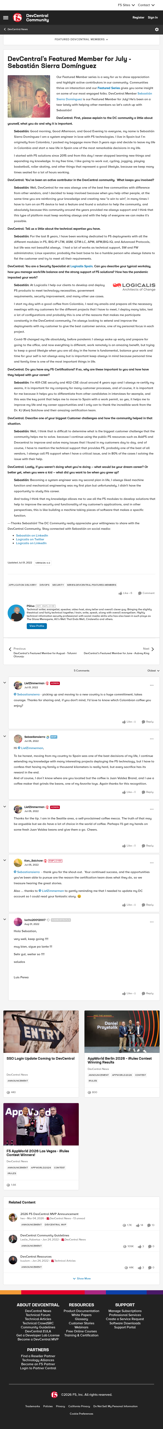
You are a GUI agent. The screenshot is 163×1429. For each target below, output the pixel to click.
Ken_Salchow (33, 860)
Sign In (153, 17)
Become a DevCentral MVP (38, 1339)
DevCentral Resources (36, 1256)
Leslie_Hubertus (30, 1239)
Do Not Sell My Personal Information (115, 1406)
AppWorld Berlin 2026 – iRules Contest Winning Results (120, 1060)
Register (138, 17)
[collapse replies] (4, 682)
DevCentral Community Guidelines (44, 1235)
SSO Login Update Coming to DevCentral (40, 1059)
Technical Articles (38, 1319)
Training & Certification (81, 1335)
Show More (84, 1278)
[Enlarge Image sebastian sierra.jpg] (29, 96)
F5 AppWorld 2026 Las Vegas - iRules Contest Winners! (38, 1153)
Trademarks (32, 1406)
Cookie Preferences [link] (81, 1413)
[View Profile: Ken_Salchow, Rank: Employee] (18, 863)
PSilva (31, 606)
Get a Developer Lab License (38, 1335)
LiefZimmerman (34, 683)
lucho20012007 (34, 920)
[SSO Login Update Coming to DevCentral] (41, 1032)
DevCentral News (18, 29)
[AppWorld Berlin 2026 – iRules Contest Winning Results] (122, 1032)
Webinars (81, 1327)
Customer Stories (81, 1323)
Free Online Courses (81, 1331)
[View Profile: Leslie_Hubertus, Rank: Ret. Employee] (13, 1239)
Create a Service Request (125, 1319)
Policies (48, 1406)
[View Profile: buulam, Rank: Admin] (13, 1260)
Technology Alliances (38, 1360)
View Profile (37, 626)
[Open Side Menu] (5, 17)
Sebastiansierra (28, 694)
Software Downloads (125, 1323)
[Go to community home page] (30, 18)
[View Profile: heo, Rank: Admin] (13, 1217)
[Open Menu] (157, 29)
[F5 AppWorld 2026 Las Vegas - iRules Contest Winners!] (41, 1124)
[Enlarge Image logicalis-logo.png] (134, 287)
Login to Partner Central (38, 1368)
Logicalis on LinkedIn (31, 543)
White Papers (81, 1315)
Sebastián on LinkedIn (32, 535)
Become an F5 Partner (38, 1364)
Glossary (81, 1319)
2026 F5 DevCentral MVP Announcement (49, 1214)
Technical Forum (38, 1315)
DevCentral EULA (38, 1331)
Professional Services (125, 1315)
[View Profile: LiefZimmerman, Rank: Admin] (18, 685)
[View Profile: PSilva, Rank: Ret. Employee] (16, 613)
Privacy (60, 1406)
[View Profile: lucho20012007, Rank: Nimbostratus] (18, 922)
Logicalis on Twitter (30, 539)
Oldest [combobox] (154, 671)
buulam (25, 1260)
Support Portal (125, 1327)
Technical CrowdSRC (38, 1323)
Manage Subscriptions (125, 1311)
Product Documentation (81, 1311)
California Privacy (79, 1406)
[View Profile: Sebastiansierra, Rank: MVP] (18, 739)
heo (22, 1218)
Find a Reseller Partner (38, 1356)
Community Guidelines (38, 1327)
